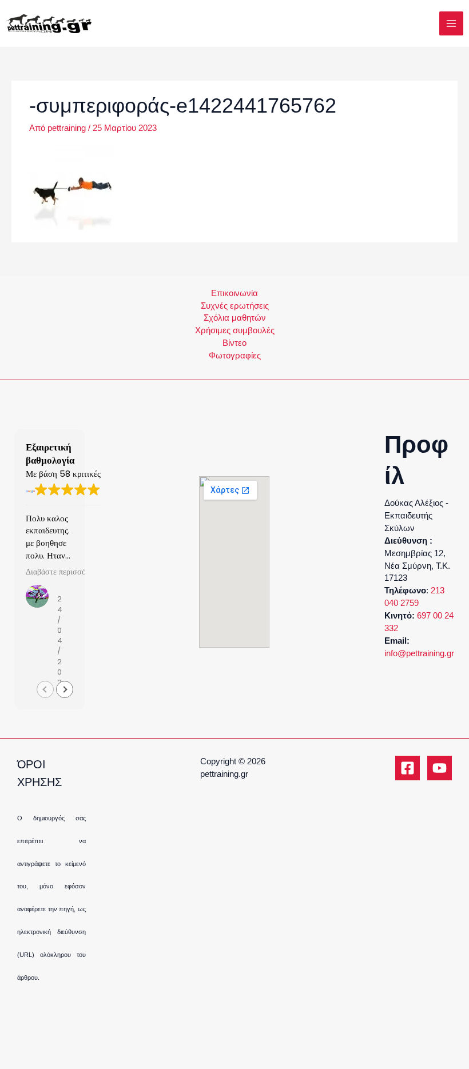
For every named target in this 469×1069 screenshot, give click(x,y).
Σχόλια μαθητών (235, 317)
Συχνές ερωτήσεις (235, 305)
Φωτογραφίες (235, 355)
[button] (64, 689)
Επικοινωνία (234, 293)
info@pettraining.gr (419, 653)
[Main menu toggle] (451, 23)
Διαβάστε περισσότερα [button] (63, 572)
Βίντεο (234, 343)
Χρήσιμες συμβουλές (235, 330)
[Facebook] (407, 768)
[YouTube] (439, 768)
